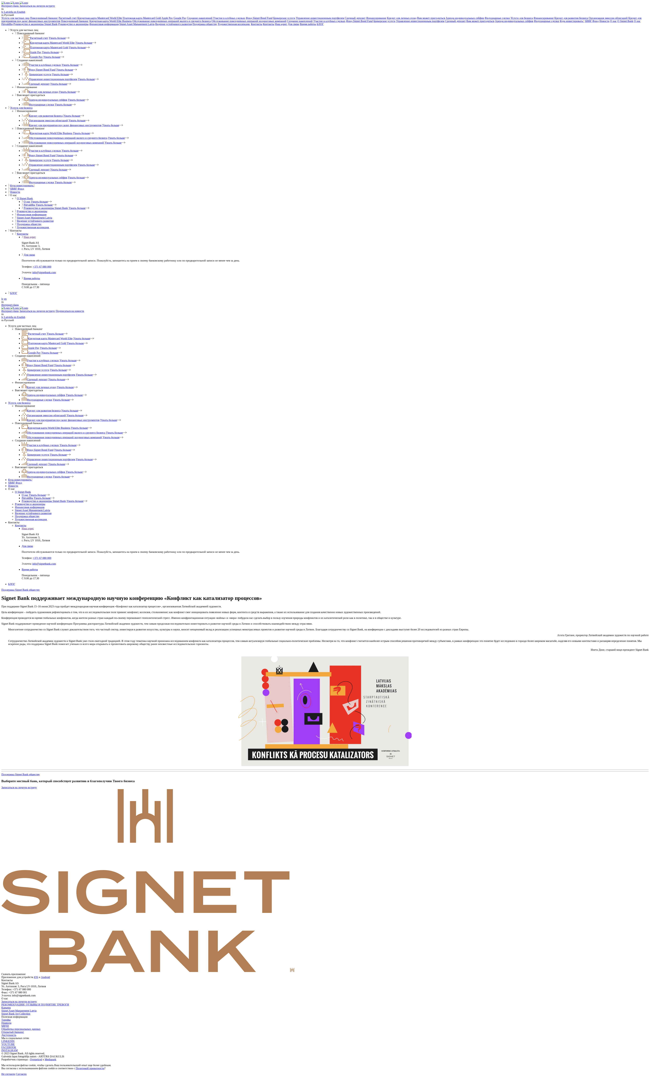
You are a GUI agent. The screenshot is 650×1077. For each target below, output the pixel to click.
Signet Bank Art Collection (15, 1013)
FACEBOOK (8, 1047)
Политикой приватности (90, 1068)
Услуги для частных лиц (15, 18)
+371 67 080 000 (42, 266)
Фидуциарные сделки (497, 18)
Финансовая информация (104, 24)
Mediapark (50, 1059)
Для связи (293, 24)
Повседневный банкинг (44, 18)
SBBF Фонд (592, 21)
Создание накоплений (199, 18)
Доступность (8, 1035)
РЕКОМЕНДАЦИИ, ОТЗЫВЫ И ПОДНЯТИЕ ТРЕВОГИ (35, 1004)
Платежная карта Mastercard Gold (142, 18)
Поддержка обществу (204, 24)
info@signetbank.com (44, 272)
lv (2, 298)
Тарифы (6, 1019)
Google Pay (180, 18)
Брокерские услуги (284, 18)
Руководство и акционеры (73, 24)
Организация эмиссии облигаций (608, 18)
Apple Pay (167, 18)
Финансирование (376, 18)
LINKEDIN (8, 1041)
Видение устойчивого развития (173, 24)
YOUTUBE (8, 1044)
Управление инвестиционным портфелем (320, 18)
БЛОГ (320, 24)
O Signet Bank (625, 21)
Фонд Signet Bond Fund (259, 18)
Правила (6, 1022)
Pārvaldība (7, 24)
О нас (613, 21)
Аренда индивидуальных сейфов (465, 18)
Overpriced (36, 1059)
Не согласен (8, 1074)
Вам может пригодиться (431, 18)
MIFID (5, 1025)
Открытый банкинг (12, 1032)
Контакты (256, 24)
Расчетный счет (68, 18)
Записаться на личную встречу (37, 5)
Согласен (21, 1074)
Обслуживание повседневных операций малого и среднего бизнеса (171, 21)
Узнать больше (57, 38)
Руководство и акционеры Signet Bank (35, 24)
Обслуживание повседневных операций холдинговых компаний (248, 21)
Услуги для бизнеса (522, 18)
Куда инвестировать (572, 21)
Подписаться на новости (70, 311)
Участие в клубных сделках (229, 18)
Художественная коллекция (234, 24)
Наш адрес (281, 24)
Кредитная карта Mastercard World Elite (99, 18)
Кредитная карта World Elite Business (110, 21)
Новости (604, 21)
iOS (36, 977)
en (5, 298)
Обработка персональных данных (20, 1029)
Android (45, 977)
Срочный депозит (355, 18)
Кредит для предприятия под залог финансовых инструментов (65, 125)
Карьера (6, 1007)
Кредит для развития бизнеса (571, 18)
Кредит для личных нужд (401, 18)
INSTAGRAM (9, 1050)
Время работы (308, 24)
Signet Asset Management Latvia (137, 24)
